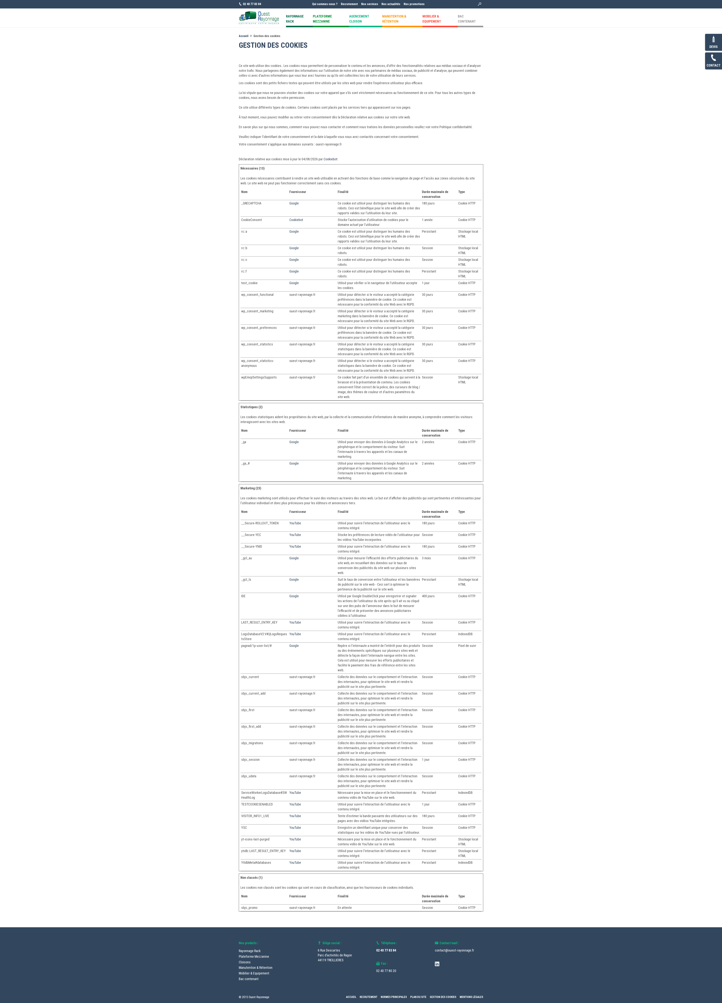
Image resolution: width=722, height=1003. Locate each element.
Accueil (351, 997)
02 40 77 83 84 (386, 950)
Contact (713, 65)
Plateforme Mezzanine (254, 956)
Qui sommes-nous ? (324, 4)
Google (294, 203)
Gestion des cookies (443, 997)
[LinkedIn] (437, 963)
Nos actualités (390, 4)
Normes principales (394, 997)
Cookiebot (330, 159)
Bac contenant (249, 979)
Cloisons (245, 962)
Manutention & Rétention (255, 968)
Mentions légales (471, 997)
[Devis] (713, 39)
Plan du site (418, 997)
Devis (713, 47)
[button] (479, 4)
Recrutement (349, 4)
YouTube (295, 523)
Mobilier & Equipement (254, 973)
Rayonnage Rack (250, 951)
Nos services (369, 4)
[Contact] (713, 57)
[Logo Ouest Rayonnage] (259, 17)
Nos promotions (414, 4)
